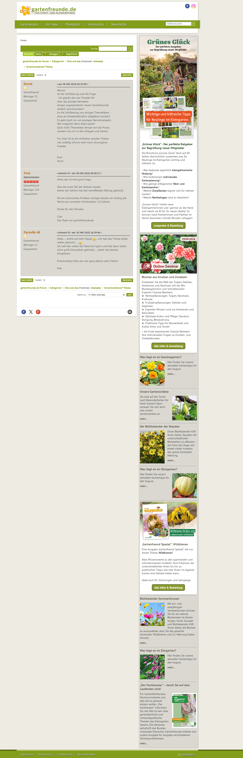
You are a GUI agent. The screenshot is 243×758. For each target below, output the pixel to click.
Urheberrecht (65, 754)
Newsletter (119, 24)
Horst (28, 84)
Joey (27, 173)
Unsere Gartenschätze (154, 391)
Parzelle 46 (32, 232)
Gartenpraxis (29, 24)
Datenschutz (45, 754)
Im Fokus (52, 24)
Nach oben (26, 280)
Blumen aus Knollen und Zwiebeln (164, 277)
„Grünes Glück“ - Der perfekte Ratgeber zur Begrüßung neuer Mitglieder (167, 146)
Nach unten (27, 75)
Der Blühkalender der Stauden (160, 426)
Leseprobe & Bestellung (168, 225)
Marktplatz (73, 24)
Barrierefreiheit (86, 754)
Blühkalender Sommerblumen (159, 598)
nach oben (188, 754)
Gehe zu (81, 294)
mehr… (171, 374)
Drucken (127, 75)
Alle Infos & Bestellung (168, 587)
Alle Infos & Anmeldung (168, 346)
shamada (97, 61)
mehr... (143, 743)
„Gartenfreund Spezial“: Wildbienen (165, 544)
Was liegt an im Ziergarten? (158, 650)
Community (96, 24)
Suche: (94, 48)
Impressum (27, 754)
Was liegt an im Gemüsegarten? (160, 357)
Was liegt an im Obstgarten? (158, 469)
